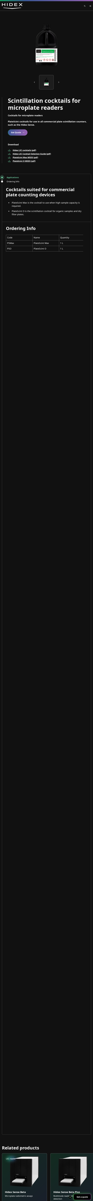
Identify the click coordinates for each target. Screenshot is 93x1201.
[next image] (59, 82)
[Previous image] (34, 82)
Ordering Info (13, 181)
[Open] (88, 6)
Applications (13, 177)
